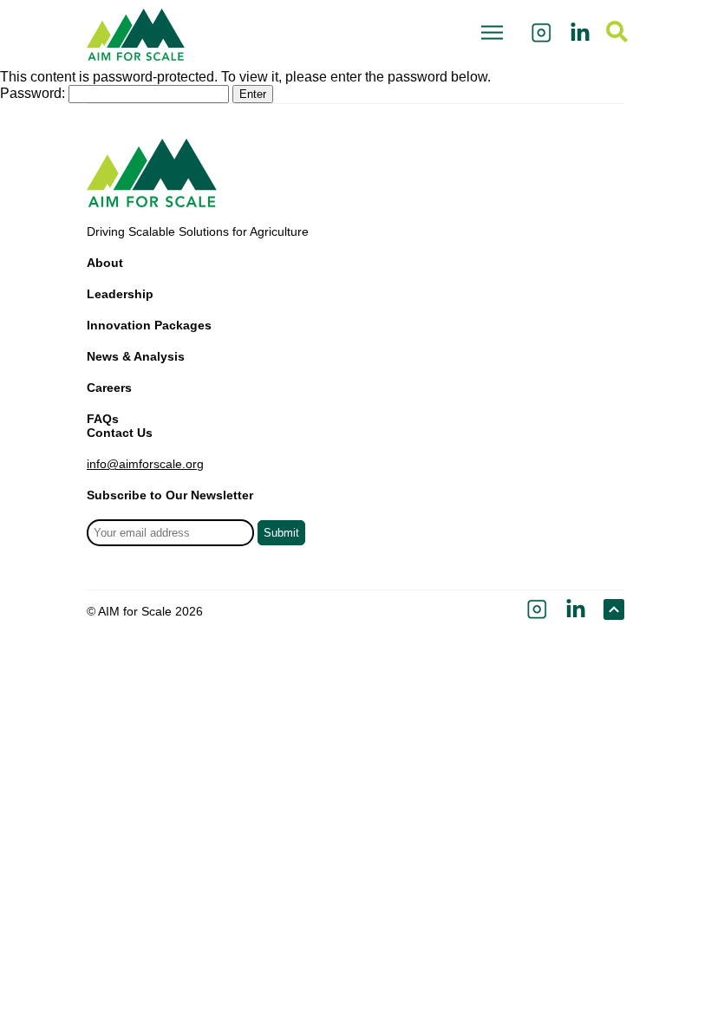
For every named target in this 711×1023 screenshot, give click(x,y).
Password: (34, 93)
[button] (491, 35)
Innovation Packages (149, 325)
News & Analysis (136, 356)
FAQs (103, 419)
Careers (109, 387)
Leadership (120, 294)
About (105, 263)
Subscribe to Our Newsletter (170, 495)
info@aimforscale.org (145, 464)
